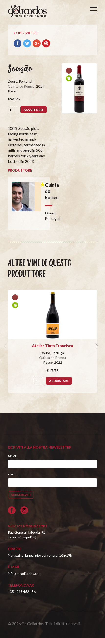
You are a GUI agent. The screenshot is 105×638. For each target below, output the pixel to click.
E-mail (13, 474)
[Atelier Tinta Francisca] (52, 314)
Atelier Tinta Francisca (52, 345)
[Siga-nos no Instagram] (24, 510)
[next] (96, 345)
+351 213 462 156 (22, 591)
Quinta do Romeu (21, 86)
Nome (12, 456)
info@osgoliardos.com (24, 573)
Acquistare (33, 109)
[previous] (6, 345)
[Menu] (93, 10)
